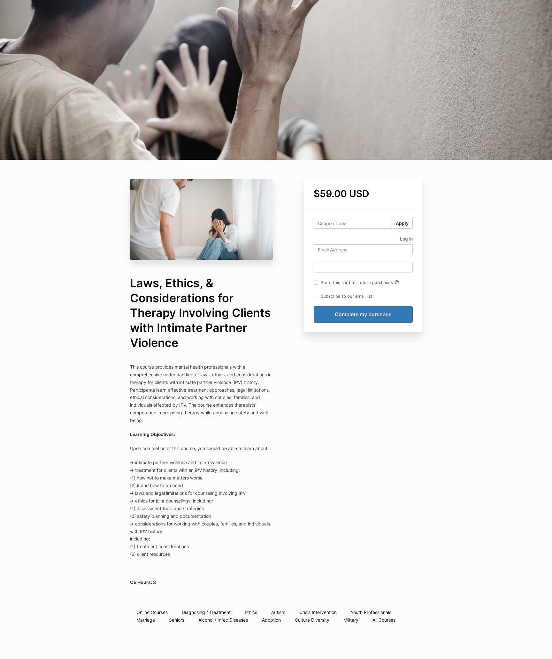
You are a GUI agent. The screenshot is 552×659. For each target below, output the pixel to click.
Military (350, 620)
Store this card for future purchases (360, 282)
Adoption (271, 620)
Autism (278, 612)
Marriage (145, 620)
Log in (406, 238)
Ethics (251, 612)
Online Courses (152, 612)
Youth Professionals (371, 612)
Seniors (176, 620)
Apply (402, 223)
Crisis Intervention (318, 612)
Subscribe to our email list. (347, 296)
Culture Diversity (312, 620)
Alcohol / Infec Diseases (223, 620)
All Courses (383, 620)
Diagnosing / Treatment (206, 612)
